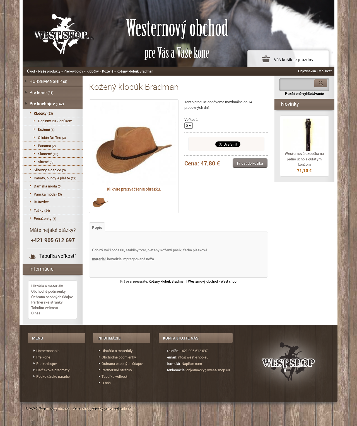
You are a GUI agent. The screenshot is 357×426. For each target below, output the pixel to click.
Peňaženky (43, 218)
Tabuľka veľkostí (57, 255)
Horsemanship (47, 350)
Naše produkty (49, 71)
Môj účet (325, 71)
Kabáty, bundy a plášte (52, 177)
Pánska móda (45, 194)
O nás (35, 313)
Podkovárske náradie (53, 376)
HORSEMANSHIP (46, 81)
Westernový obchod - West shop (63, 408)
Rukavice (41, 201)
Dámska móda (45, 186)
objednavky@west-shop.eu (208, 369)
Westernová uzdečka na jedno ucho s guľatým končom (304, 159)
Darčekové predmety (53, 369)
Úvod (31, 71)
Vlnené (43, 161)
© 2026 (31, 408)
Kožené (107, 71)
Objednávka (307, 71)
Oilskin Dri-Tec (49, 137)
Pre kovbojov (73, 71)
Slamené (45, 153)
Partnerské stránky (47, 302)
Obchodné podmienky (48, 291)
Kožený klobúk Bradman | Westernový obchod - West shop (193, 281)
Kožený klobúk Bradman (135, 71)
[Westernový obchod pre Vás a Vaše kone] (57, 33)
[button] (250, 163)
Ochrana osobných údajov (52, 296)
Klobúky (92, 71)
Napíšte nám (192, 363)
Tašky (39, 210)
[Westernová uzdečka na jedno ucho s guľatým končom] (304, 135)
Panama (44, 145)
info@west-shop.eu (192, 357)
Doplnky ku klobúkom (55, 120)
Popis (97, 227)
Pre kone (38, 92)
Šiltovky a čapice (47, 169)
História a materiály (47, 285)
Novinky (290, 104)
